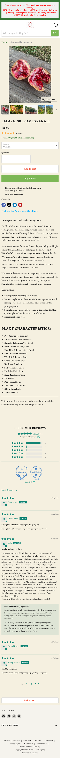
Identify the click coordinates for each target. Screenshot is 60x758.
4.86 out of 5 (38, 433)
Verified (28, 482)
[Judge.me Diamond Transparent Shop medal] (36, 472)
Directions (27, 740)
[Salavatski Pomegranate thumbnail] (5, 109)
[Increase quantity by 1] (27, 159)
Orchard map (41, 743)
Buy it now (30, 178)
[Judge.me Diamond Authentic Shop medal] (22, 472)
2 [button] (26, 683)
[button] (17, 443)
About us (16, 740)
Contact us (28, 743)
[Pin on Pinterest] (20, 205)
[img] (7, 498)
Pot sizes (38, 740)
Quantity (5, 153)
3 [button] (31, 683)
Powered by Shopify (30, 752)
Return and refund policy (30, 746)
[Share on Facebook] (3, 205)
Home (4, 42)
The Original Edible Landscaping (19, 137)
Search (7, 740)
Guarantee (49, 740)
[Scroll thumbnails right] (56, 109)
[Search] (55, 33)
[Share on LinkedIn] (15, 205)
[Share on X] (9, 205)
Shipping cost (15, 743)
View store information (14, 194)
